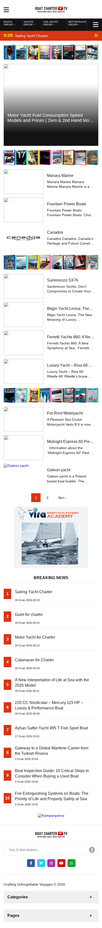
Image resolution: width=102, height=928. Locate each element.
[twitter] (41, 863)
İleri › (62, 498)
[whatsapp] (72, 863)
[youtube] (61, 863)
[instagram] (51, 863)
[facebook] (31, 863)
